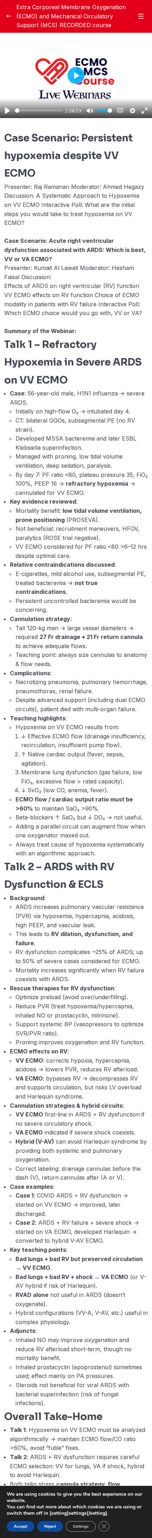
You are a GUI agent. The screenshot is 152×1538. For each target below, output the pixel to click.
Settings (81, 1526)
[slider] (39, 110)
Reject (50, 1526)
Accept (20, 1526)
